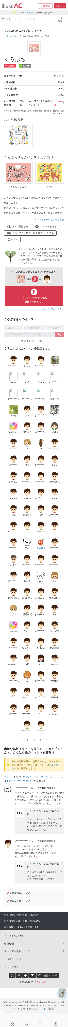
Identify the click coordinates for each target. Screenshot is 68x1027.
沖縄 (49, 186)
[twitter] (12, 975)
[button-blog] (32, 975)
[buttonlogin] (9, 19)
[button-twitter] (12, 975)
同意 (51, 1009)
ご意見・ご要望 (49, 975)
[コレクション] (40, 1024)
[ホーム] (13, 1024)
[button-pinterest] (25, 975)
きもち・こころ (18, 186)
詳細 (44, 1009)
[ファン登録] (26, 1024)
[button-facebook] (19, 975)
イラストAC (10, 35)
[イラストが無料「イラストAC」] (12, 6)
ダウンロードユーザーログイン (38, 777)
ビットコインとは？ (51, 309)
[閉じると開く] (2, 1011)
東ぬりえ (41, 548)
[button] (45, 5)
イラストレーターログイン (20, 780)
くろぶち (31, 810)
